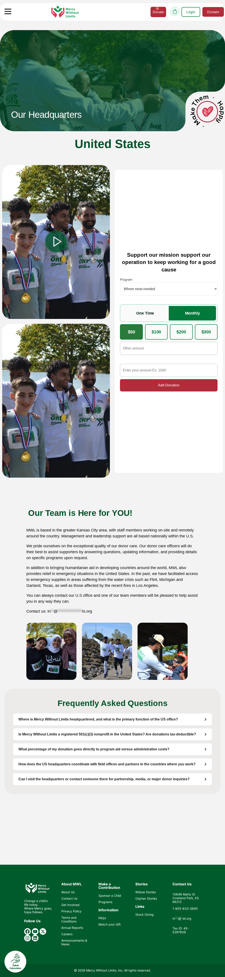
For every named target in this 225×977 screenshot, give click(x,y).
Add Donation (169, 385)
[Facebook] (27, 931)
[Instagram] (27, 938)
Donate (213, 12)
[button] (56, 242)
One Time (145, 313)
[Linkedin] (35, 938)
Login (190, 12)
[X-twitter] (43, 931)
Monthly (192, 313)
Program (126, 279)
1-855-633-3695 (185, 908)
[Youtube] (35, 931)
